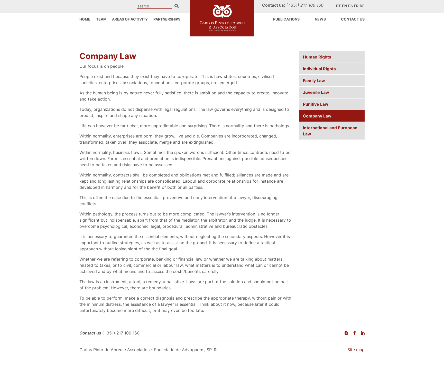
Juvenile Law (316, 92)
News (320, 19)
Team (101, 19)
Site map (356, 349)
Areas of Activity (130, 19)
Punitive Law (315, 104)
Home (84, 19)
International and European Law (330, 130)
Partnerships (166, 19)
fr (356, 6)
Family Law (314, 80)
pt (338, 6)
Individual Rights (319, 68)
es (350, 6)
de (362, 6)
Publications (286, 19)
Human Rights (317, 57)
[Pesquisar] (176, 6)
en (344, 6)
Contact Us (353, 19)
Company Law (317, 116)
